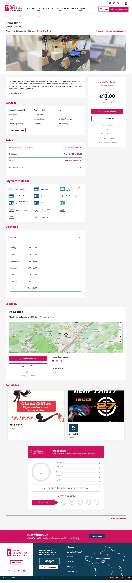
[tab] (43, 237)
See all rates (107, 102)
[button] (122, 3)
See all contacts (107, 125)
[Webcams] (110, 3)
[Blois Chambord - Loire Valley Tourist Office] (13, 6)
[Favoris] (118, 3)
